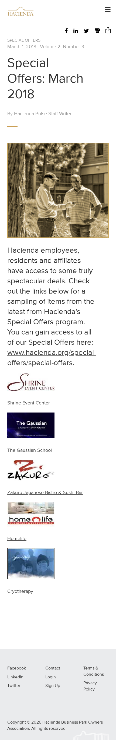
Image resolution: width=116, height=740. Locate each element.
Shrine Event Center (28, 403)
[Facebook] (66, 31)
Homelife (16, 538)
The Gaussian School (29, 450)
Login (50, 677)
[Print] (97, 31)
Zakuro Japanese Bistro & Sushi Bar (45, 492)
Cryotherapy (20, 591)
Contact (52, 668)
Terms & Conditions (93, 671)
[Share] (108, 32)
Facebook (16, 668)
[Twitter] (86, 31)
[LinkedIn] (75, 31)
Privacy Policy (90, 686)
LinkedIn (15, 677)
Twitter (13, 686)
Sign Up (52, 686)
